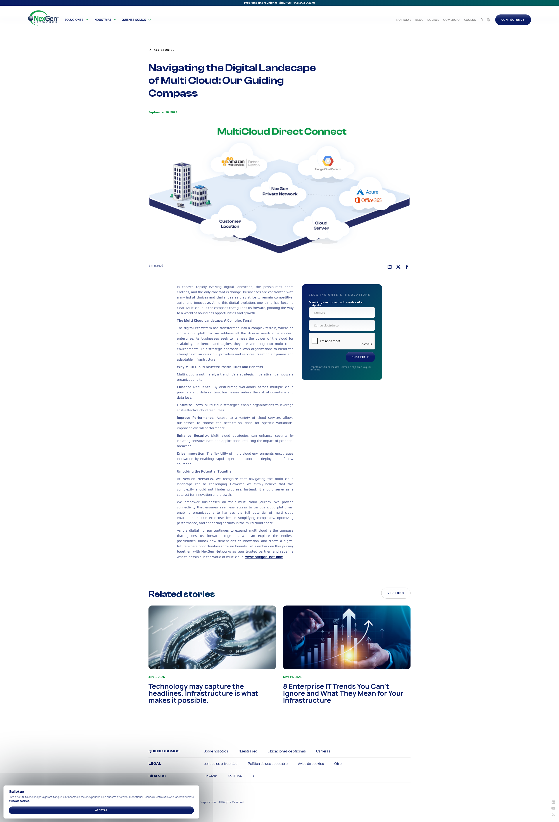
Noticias (403, 20)
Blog (419, 20)
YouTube (235, 776)
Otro (338, 763)
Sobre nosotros (216, 751)
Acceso (470, 20)
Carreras (323, 751)
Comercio (451, 20)
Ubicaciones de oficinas (287, 751)
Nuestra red (247, 751)
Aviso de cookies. (19, 801)
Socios (433, 20)
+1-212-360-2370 (303, 3)
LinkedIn (210, 776)
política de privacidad (220, 763)
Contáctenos (513, 19)
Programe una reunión (259, 3)
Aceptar (101, 810)
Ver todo (396, 593)
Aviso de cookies (311, 763)
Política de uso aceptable (268, 763)
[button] (76, 20)
